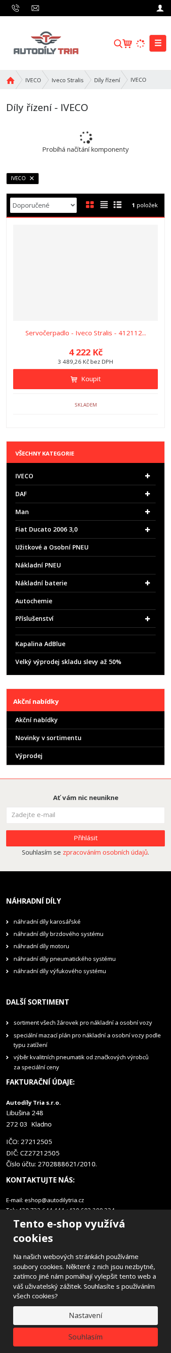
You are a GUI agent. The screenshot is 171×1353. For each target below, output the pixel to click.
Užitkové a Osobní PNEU (52, 547)
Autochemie (33, 601)
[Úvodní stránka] (45, 42)
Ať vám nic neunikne (85, 797)
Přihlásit (86, 837)
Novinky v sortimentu (48, 738)
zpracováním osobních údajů (105, 852)
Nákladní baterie (41, 583)
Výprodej (29, 755)
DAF (21, 494)
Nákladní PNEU (38, 565)
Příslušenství (34, 618)
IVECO (19, 178)
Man (22, 512)
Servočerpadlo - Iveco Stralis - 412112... (85, 332)
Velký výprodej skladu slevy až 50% (68, 661)
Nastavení (85, 1315)
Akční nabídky (36, 720)
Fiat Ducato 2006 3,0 (46, 529)
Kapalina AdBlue (40, 644)
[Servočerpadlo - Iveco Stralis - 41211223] (85, 273)
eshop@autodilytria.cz (54, 1200)
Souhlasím (85, 1337)
